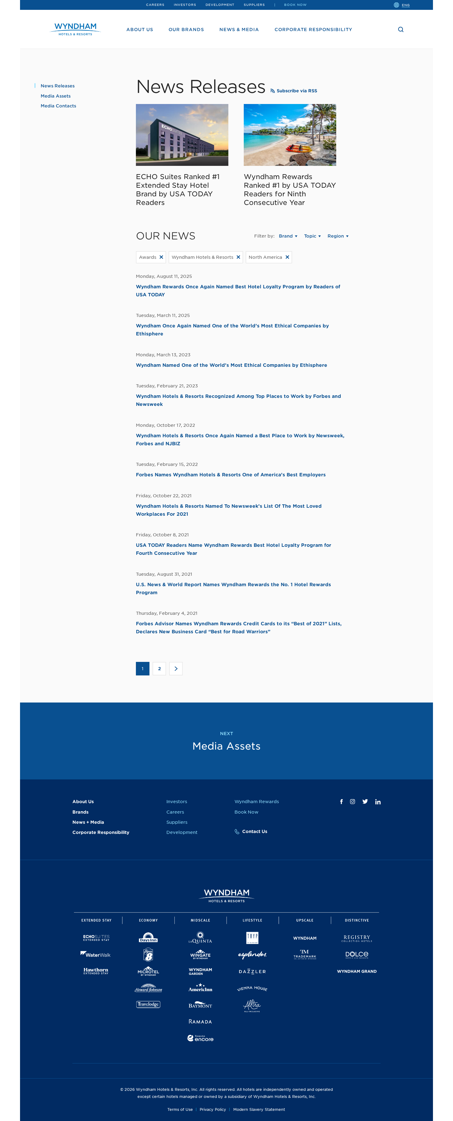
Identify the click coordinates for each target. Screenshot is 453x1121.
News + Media (88, 822)
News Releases (58, 85)
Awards (147, 257)
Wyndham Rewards (257, 801)
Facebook (341, 801)
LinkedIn (378, 801)
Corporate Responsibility (314, 29)
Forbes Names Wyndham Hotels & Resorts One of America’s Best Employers (231, 475)
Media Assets (56, 96)
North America (265, 257)
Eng (406, 4)
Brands (80, 812)
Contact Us (254, 831)
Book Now (295, 4)
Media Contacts (58, 105)
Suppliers (254, 4)
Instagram (352, 801)
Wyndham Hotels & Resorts (202, 257)
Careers (155, 4)
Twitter (365, 801)
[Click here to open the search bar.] (401, 29)
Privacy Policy (213, 1109)
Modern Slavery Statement (259, 1109)
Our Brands (186, 29)
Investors (185, 4)
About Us (139, 29)
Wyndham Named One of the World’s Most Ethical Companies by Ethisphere (231, 365)
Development (220, 4)
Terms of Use (180, 1109)
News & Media (239, 29)
